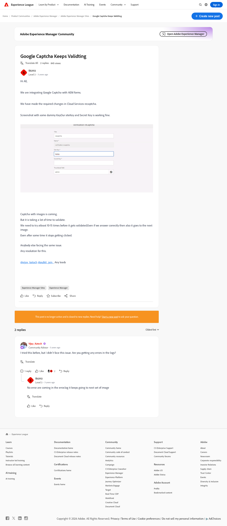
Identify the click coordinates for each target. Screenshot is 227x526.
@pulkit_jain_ (46, 262)
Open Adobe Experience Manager (185, 34)
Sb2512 (32, 70)
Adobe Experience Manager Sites (75, 16)
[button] (207, 16)
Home (5, 16)
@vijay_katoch (28, 262)
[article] (86, 358)
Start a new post (110, 316)
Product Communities (20, 16)
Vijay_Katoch (35, 343)
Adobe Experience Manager (45, 16)
